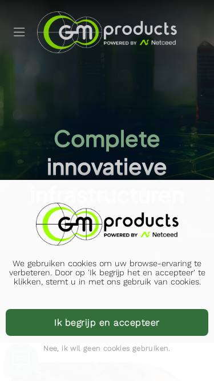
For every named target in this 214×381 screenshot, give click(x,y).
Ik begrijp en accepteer (106, 322)
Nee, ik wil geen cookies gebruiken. (106, 348)
